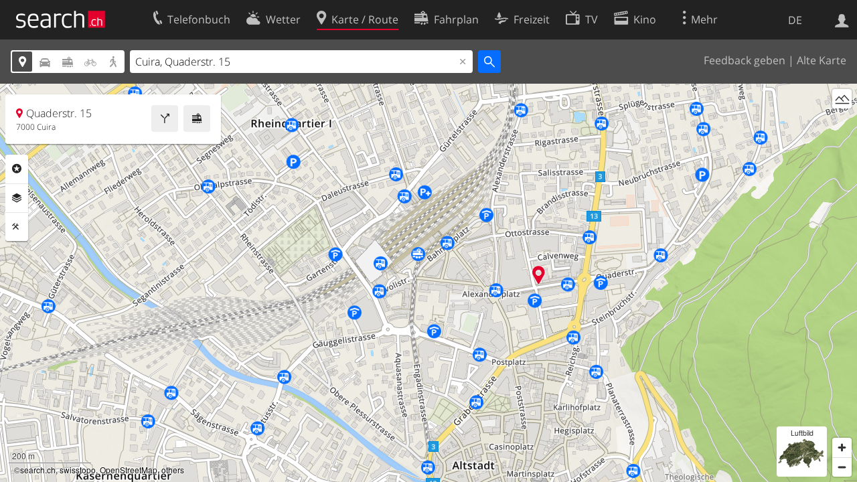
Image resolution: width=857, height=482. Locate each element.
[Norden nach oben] (842, 123)
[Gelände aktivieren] (842, 98)
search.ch (38, 469)
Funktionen (16, 227)
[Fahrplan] (196, 118)
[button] (538, 275)
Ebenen (16, 198)
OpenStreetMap (128, 469)
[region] (428, 283)
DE (795, 20)
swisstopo (78, 469)
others (172, 469)
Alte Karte (821, 60)
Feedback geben (744, 60)
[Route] (164, 118)
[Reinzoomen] (842, 447)
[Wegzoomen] (842, 467)
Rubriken (16, 169)
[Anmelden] (842, 19)
